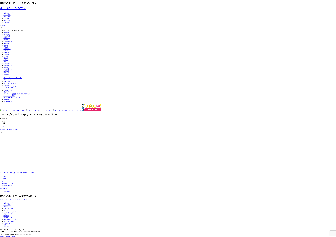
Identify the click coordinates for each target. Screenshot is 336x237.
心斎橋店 (6, 71)
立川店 (6, 56)
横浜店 (6, 58)
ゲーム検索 (7, 205)
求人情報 (6, 99)
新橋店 (6, 47)
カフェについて (8, 203)
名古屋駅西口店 (8, 63)
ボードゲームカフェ (13, 8)
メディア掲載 (8, 214)
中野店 (6, 50)
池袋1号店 (7, 36)
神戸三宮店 (7, 73)
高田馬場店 (7, 49)
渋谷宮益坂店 (8, 34)
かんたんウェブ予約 (10, 212)
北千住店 (6, 52)
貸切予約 (6, 92)
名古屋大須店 (8, 65)
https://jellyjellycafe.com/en (7, 236)
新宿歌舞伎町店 (8, 41)
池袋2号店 (7, 38)
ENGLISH (7, 227)
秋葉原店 (6, 43)
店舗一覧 (6, 206)
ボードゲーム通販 (9, 96)
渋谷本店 (6, 32)
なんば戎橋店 (8, 69)
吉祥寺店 (6, 54)
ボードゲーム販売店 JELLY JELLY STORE (17, 94)
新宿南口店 (7, 39)
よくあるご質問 (8, 90)
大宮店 (6, 62)
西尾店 (6, 67)
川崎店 (6, 60)
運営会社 (6, 225)
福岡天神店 (7, 74)
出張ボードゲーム (9, 217)
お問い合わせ (8, 101)
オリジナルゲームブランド (12, 97)
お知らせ (6, 210)
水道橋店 (6, 45)
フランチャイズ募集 (10, 219)
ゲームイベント (8, 208)
